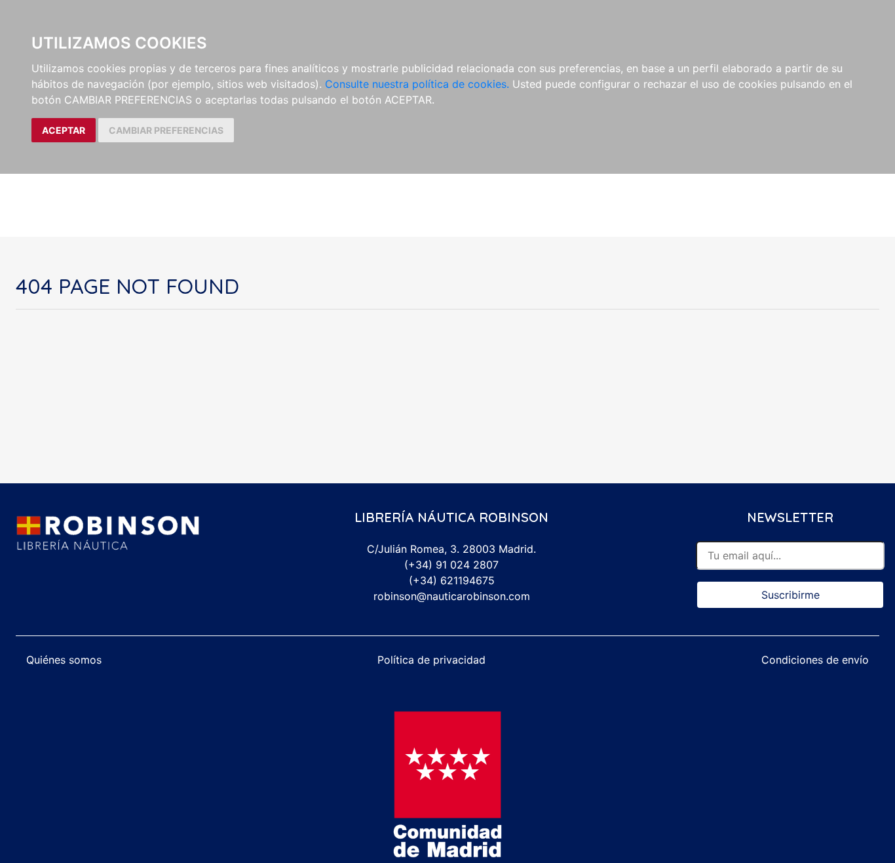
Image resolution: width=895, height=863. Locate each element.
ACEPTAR (63, 130)
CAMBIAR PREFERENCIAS (166, 130)
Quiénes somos (64, 659)
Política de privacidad (431, 659)
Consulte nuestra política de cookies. (417, 83)
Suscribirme (790, 594)
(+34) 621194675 (452, 580)
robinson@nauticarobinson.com (451, 596)
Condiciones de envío (815, 659)
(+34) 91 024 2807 (451, 564)
